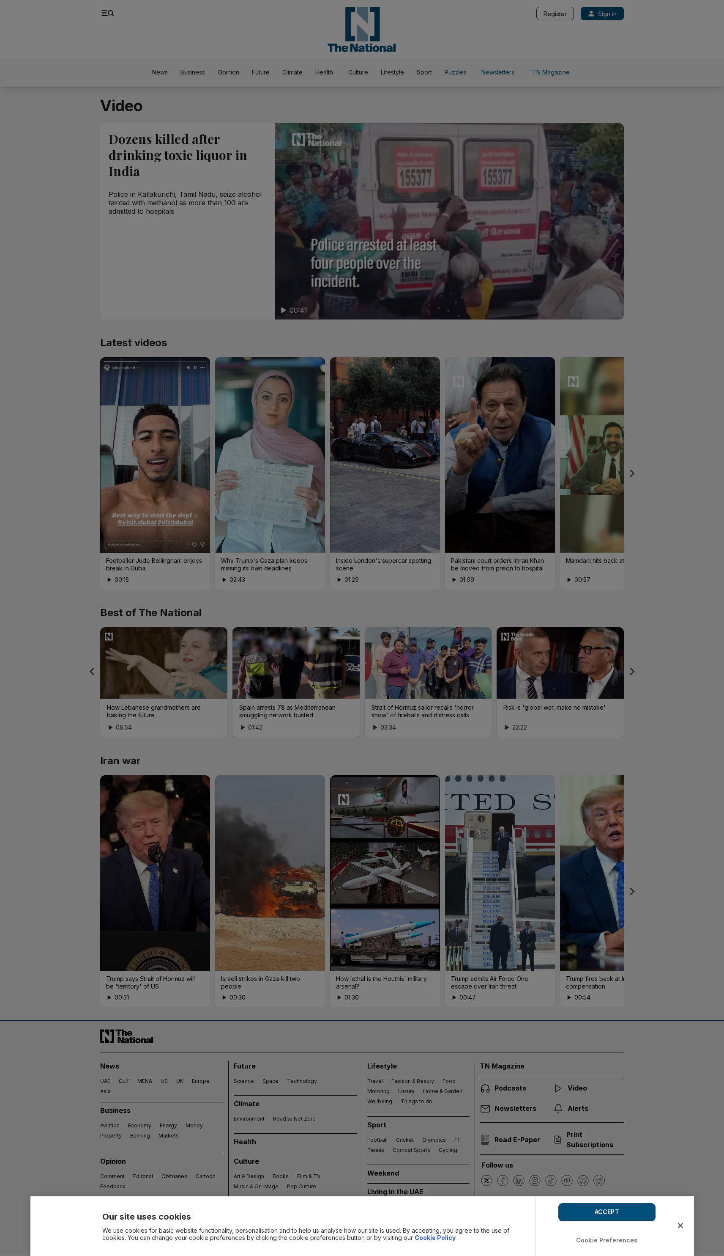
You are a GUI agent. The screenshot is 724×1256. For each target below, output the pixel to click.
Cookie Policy (435, 1237)
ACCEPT (607, 1211)
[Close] (680, 1225)
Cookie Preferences (607, 1240)
